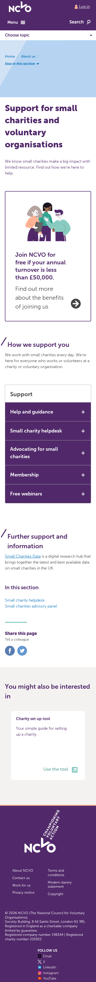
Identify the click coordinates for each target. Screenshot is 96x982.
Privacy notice (23, 892)
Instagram (51, 973)
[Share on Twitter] (22, 654)
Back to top (20, 960)
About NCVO (22, 870)
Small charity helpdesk (25, 600)
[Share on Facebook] (10, 654)
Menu (12, 22)
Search (76, 22)
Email (47, 956)
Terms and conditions (56, 872)
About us (28, 56)
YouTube (49, 978)
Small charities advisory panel (31, 606)
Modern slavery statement (60, 884)
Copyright (55, 894)
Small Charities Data (23, 556)
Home (10, 56)
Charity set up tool (33, 718)
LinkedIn (49, 967)
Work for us (21, 885)
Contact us (21, 878)
